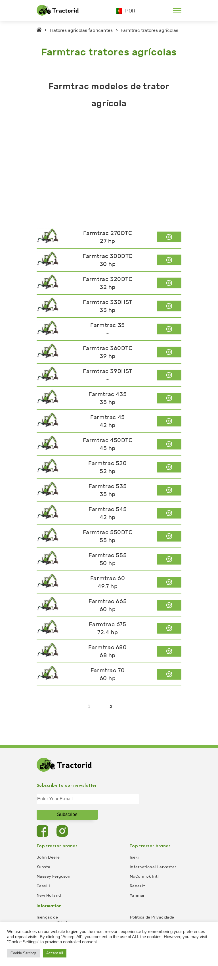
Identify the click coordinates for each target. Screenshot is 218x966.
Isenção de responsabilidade (53, 920)
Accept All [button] (54, 953)
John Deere (48, 857)
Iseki (134, 857)
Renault (137, 886)
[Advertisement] (109, 169)
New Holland (49, 895)
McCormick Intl (144, 876)
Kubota (44, 867)
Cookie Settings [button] (24, 953)
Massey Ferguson (53, 876)
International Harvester (153, 867)
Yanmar (137, 895)
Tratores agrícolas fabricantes (81, 30)
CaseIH (44, 886)
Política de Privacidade (152, 917)
